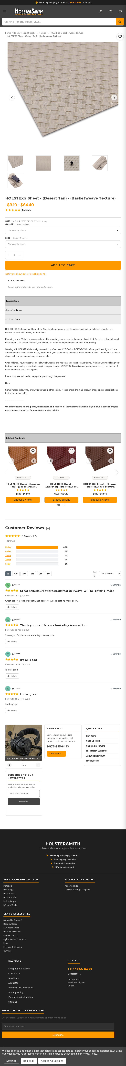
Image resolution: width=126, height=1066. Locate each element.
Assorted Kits (71, 886)
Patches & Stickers (12, 947)
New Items (91, 736)
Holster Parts (9, 893)
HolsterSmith (63, 844)
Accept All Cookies (52, 1061)
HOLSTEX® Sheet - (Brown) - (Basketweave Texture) (99, 485)
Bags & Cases (10, 924)
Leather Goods (10, 935)
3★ (32, 573)
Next (116, 472)
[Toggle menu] (4, 11)
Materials (7, 886)
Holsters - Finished (12, 931)
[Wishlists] (110, 11)
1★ (48, 573)
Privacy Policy (92, 761)
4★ (24, 573)
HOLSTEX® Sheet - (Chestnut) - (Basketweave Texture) (61, 485)
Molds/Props (9, 901)
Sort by (95, 574)
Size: (16, 238)
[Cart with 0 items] (120, 11)
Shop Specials (93, 741)
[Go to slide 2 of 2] (64, 505)
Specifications (13, 310)
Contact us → (56, 753)
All (8, 573)
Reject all (28, 1061)
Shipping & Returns (95, 746)
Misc (5, 943)
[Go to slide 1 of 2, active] (58, 505)
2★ (40, 573)
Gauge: (17, 224)
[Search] (120, 21)
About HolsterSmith (95, 756)
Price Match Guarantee (96, 751)
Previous (6, 472)
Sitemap (12, 1001)
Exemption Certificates (20, 997)
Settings (11, 1061)
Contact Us (14, 973)
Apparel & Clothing (12, 920)
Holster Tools (9, 897)
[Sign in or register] (101, 11)
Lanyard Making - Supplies (77, 889)
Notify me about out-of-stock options (25, 274)
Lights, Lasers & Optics (14, 939)
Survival (7, 951)
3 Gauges (21, 478)
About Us (13, 983)
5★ (16, 573)
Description (12, 300)
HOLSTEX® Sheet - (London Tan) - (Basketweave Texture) (23, 485)
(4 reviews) (26, 210)
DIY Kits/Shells (10, 905)
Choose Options (23, 500)
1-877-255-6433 (58, 746)
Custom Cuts (12, 319)
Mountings (8, 889)
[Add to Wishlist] (120, 36)
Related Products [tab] (15, 438)
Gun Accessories (11, 927)
